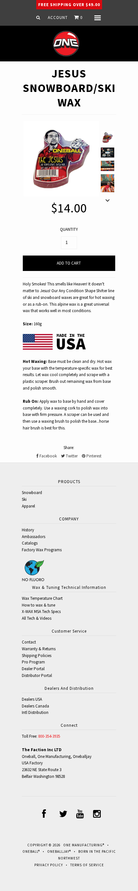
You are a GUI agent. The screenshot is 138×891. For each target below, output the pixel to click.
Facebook (48, 456)
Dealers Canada (35, 706)
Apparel (28, 506)
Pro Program (33, 662)
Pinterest (93, 456)
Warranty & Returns (39, 649)
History (28, 530)
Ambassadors (33, 536)
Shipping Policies (36, 655)
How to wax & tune (38, 605)
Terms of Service (87, 865)
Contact (29, 642)
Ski (24, 499)
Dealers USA (32, 699)
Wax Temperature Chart (42, 598)
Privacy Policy (48, 865)
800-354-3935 (49, 736)
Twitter (71, 456)
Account (58, 17)
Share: (69, 447)
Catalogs (30, 543)
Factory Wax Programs (42, 550)
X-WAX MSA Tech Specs (41, 611)
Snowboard (32, 492)
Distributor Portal (37, 675)
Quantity (69, 229)
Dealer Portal (33, 668)
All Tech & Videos (36, 618)
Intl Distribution (35, 712)
